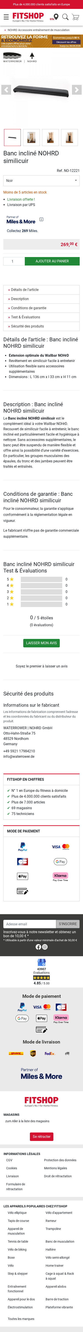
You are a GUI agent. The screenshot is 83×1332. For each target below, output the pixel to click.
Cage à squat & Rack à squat (60, 1276)
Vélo (11, 1266)
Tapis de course (18, 1221)
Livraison (12, 1176)
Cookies (11, 1168)
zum (27, 1121)
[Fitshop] (28, 17)
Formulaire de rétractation (15, 1186)
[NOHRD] (20, 57)
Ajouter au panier (52, 261)
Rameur (51, 1221)
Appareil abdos (56, 1287)
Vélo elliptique (17, 1213)
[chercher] (65, 17)
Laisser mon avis (41, 643)
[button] (12, 137)
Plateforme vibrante (59, 1307)
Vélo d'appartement (59, 1213)
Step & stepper (18, 1274)
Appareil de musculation (16, 1231)
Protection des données (60, 1160)
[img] (41, 219)
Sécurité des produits (27, 326)
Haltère (51, 1250)
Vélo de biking (17, 1250)
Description (20, 299)
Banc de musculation (60, 1241)
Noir (9, 181)
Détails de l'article (25, 290)
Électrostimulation (20, 1307)
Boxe (11, 1258)
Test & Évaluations (25, 317)
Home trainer (55, 1266)
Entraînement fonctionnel (17, 1289)
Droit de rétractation (58, 1176)
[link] (22, 846)
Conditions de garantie (28, 308)
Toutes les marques (21, 1319)
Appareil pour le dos (21, 1299)
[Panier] (77, 17)
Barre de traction (57, 1299)
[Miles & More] (41, 1073)
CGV (9, 1160)
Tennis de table (18, 1241)
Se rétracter (41, 1136)
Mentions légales (55, 1168)
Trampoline (53, 1229)
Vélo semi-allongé (57, 1258)
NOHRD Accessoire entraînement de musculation (38, 30)
